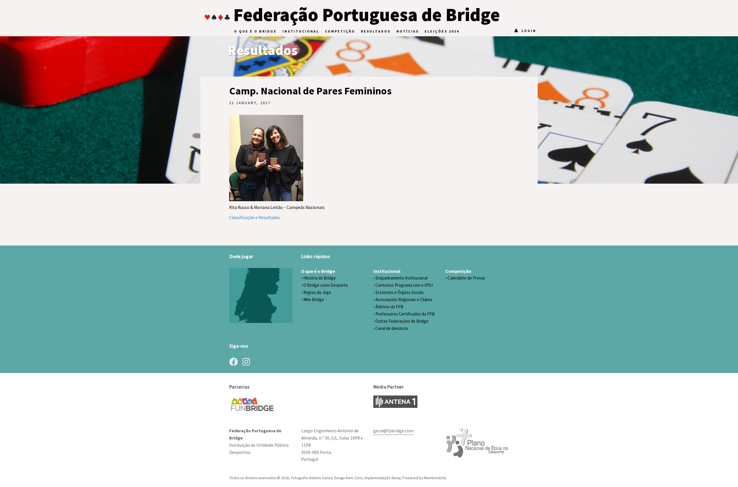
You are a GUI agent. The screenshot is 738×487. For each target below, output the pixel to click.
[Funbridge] (254, 404)
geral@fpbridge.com (393, 430)
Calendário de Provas (466, 278)
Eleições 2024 (442, 31)
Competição (340, 31)
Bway (395, 477)
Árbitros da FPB (389, 306)
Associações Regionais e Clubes (403, 299)
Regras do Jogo (317, 292)
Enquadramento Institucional (401, 278)
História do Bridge (319, 278)
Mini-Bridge (313, 299)
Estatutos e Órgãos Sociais (399, 292)
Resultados (376, 31)
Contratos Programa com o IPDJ (404, 285)
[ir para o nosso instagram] (246, 361)
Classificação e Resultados (254, 217)
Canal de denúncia (391, 328)
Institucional (301, 31)
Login (529, 30)
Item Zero (354, 477)
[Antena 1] (395, 401)
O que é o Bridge (255, 31)
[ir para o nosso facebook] (233, 361)
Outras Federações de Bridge (401, 321)
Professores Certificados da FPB (405, 314)
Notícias (407, 31)
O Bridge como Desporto (325, 285)
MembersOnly (435, 477)
